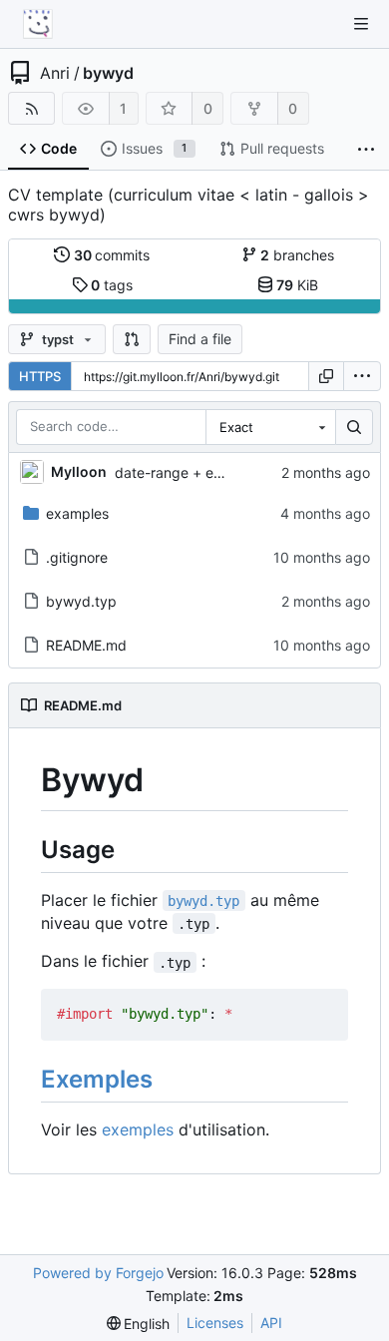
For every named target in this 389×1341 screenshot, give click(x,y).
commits (112, 254)
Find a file (200, 338)
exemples (138, 1129)
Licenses (215, 1322)
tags (112, 284)
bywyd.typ (81, 601)
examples (77, 513)
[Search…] (354, 427)
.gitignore (77, 557)
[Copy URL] (326, 376)
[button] (132, 339)
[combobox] (270, 427)
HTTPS (40, 376)
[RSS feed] (31, 108)
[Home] (38, 24)
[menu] (362, 376)
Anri (55, 73)
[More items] (366, 149)
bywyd (108, 73)
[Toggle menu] (361, 24)
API (271, 1322)
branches (297, 254)
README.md (86, 645)
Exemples (97, 1079)
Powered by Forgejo (98, 1272)
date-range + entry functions (209, 472)
